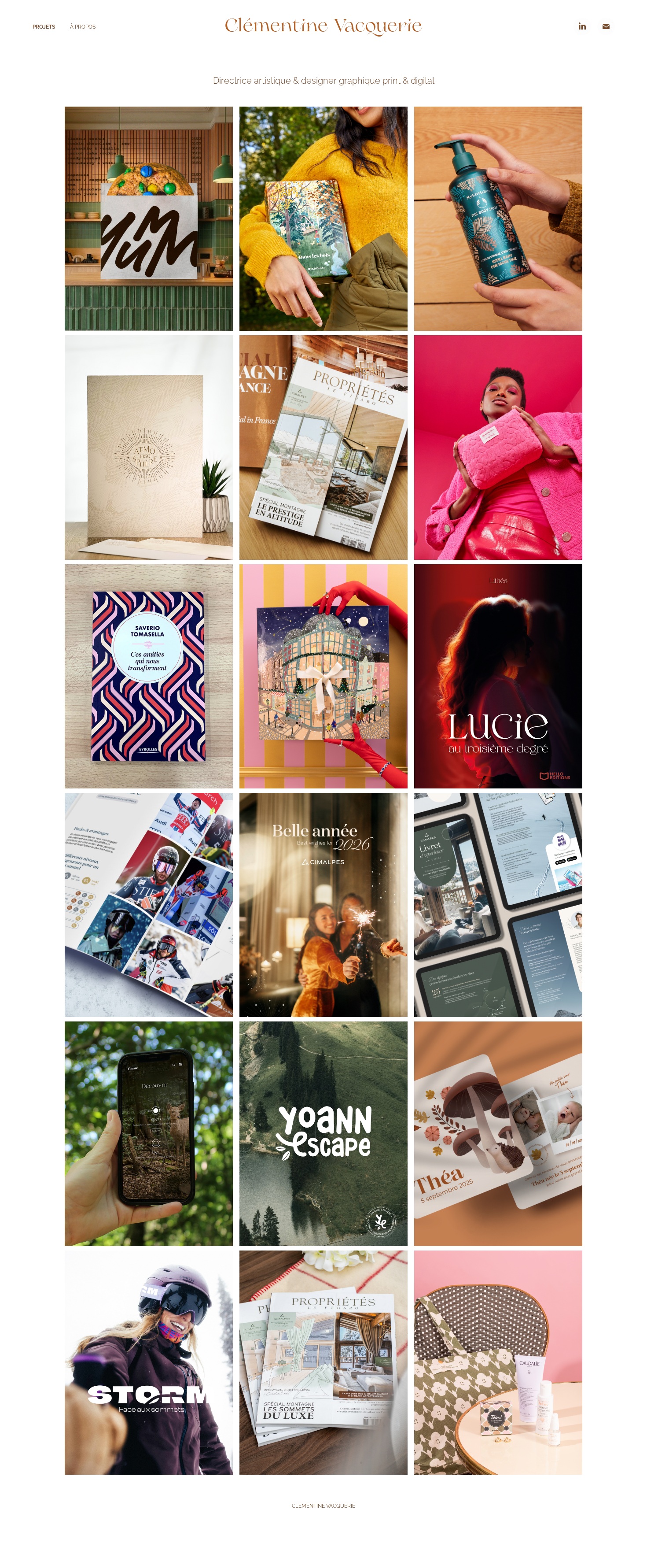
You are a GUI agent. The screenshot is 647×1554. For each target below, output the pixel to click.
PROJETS (44, 26)
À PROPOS (83, 26)
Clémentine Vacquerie (323, 26)
